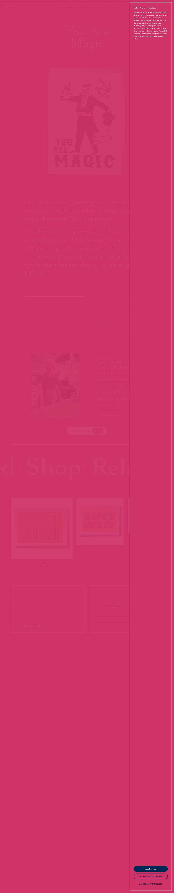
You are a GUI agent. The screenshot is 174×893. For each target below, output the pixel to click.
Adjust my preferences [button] (150, 884)
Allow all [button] (150, 869)
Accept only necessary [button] (150, 876)
